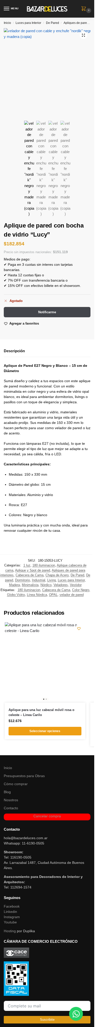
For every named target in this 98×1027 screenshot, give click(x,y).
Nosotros (11, 800)
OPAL (53, 595)
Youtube (10, 922)
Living (51, 580)
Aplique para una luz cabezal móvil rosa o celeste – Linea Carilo (41, 712)
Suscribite (47, 1019)
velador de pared (72, 595)
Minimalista (30, 585)
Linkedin (10, 912)
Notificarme (47, 312)
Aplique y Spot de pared (32, 570)
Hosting (10, 931)
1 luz (26, 565)
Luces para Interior (28, 23)
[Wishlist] (79, 628)
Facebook (12, 906)
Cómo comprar (16, 784)
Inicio (7, 23)
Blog (7, 792)
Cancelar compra (47, 816)
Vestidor (76, 585)
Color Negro (80, 590)
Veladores (61, 585)
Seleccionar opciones (44, 731)
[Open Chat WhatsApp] (76, 1014)
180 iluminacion (43, 565)
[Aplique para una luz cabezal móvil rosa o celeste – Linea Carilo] (45, 662)
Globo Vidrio (16, 595)
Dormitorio (22, 580)
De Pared (52, 23)
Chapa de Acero (57, 575)
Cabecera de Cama (29, 575)
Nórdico (46, 585)
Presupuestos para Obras (24, 776)
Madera (14, 585)
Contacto (11, 808)
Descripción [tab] (14, 351)
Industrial (38, 580)
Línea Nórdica (37, 595)
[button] (84, 9)
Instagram (12, 917)
